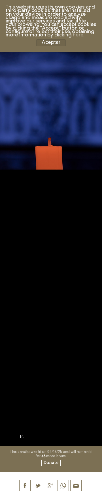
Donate (51, 463)
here (78, 35)
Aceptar (51, 42)
